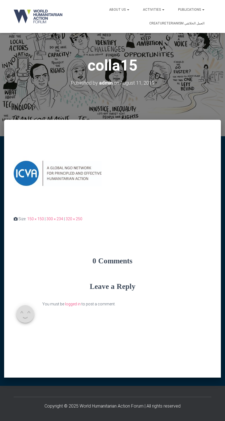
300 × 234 (54, 219)
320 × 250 (74, 219)
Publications (190, 10)
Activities (152, 10)
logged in (73, 304)
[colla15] (58, 173)
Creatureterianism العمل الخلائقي (176, 23)
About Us (117, 10)
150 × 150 (35, 219)
